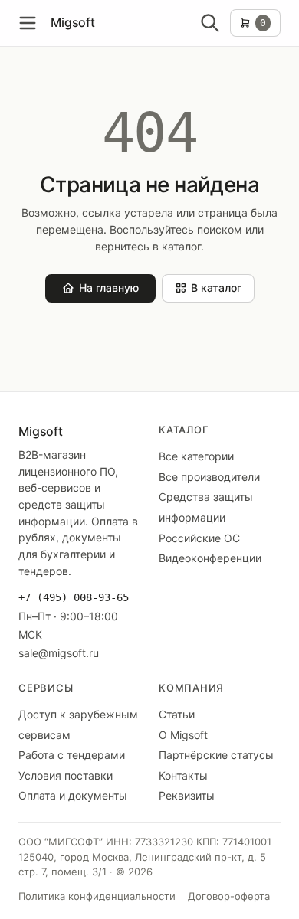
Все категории (196, 456)
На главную (109, 287)
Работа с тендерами (71, 754)
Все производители (209, 476)
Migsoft (73, 22)
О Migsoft (183, 734)
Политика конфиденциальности (97, 896)
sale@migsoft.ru (58, 652)
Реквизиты (187, 795)
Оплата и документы (72, 795)
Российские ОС (199, 538)
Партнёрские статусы (216, 754)
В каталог (216, 287)
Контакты (183, 775)
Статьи (177, 714)
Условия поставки (65, 775)
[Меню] (27, 23)
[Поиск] (210, 23)
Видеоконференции (210, 557)
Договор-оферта (229, 896)
